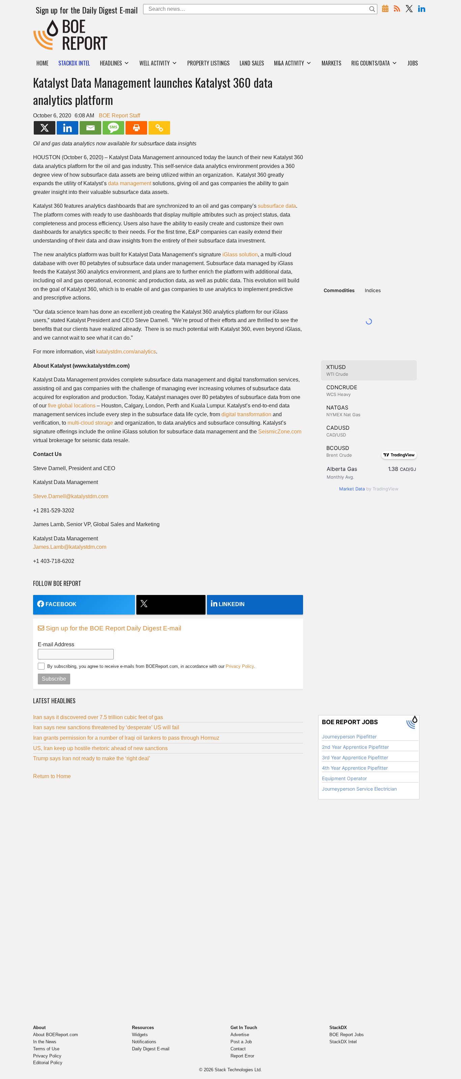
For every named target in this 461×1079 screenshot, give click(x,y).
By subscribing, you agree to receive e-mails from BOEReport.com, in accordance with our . (151, 666)
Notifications (144, 1041)
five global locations (72, 405)
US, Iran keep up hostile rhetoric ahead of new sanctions (100, 748)
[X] (44, 128)
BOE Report (47, 24)
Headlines (111, 63)
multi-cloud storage (90, 423)
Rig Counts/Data (370, 63)
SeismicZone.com (279, 431)
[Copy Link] (159, 128)
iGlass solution (240, 254)
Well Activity (154, 63)
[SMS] (113, 128)
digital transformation (246, 414)
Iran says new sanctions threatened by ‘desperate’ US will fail (106, 727)
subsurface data (277, 206)
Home (42, 63)
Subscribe (54, 679)
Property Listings (208, 63)
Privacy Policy (240, 666)
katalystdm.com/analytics (126, 351)
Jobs (412, 63)
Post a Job (241, 1041)
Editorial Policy (47, 1062)
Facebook (61, 604)
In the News (44, 1041)
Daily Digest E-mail (150, 1048)
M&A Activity (289, 63)
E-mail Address (56, 644)
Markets (331, 63)
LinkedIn (232, 604)
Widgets (140, 1034)
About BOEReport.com (55, 1034)
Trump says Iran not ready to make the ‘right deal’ (91, 758)
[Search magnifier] (372, 9)
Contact (238, 1048)
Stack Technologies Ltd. (238, 1069)
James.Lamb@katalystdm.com (69, 547)
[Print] (136, 128)
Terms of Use (46, 1048)
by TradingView (369, 488)
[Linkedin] (67, 128)
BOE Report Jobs (346, 1034)
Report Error (242, 1055)
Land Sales (252, 63)
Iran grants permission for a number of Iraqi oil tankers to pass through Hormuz (126, 738)
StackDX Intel (343, 1041)
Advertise (240, 1034)
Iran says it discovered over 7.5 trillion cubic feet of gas (98, 717)
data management (129, 183)
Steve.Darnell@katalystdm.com (70, 496)
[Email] (90, 128)
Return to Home (52, 776)
